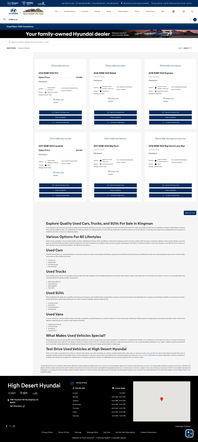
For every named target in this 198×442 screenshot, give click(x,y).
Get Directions (16, 406)
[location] (121, 3)
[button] (161, 399)
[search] (192, 11)
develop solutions (143, 355)
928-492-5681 (80, 388)
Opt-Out (106, 432)
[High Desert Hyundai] (26, 11)
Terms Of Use (63, 432)
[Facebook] (6, 426)
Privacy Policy (47, 432)
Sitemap (78, 432)
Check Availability (60, 117)
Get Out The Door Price (62, 112)
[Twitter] (10, 426)
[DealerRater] (13, 426)
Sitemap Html (92, 432)
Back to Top (190, 213)
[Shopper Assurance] (12, 393)
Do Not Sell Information (125, 432)
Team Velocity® (88, 438)
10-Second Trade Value (62, 122)
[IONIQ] (23, 393)
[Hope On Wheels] (35, 393)
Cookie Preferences (148, 432)
